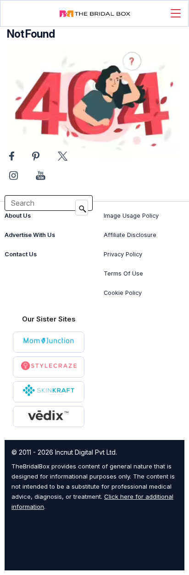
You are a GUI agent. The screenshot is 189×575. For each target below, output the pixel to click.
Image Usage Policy (131, 215)
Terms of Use (123, 273)
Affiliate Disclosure (130, 234)
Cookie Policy (123, 292)
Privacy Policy (123, 254)
